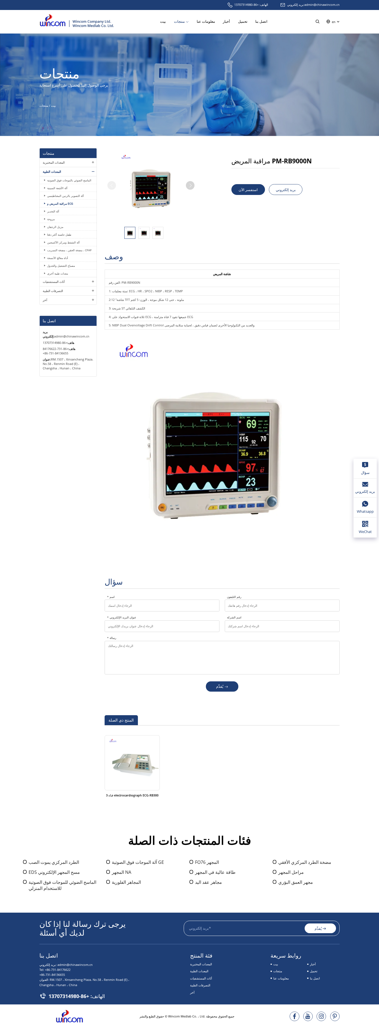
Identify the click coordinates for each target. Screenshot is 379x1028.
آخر (45, 300)
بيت (163, 21)
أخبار (226, 21)
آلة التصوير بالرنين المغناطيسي (65, 196)
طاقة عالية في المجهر (215, 872)
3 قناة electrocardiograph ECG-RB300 (132, 795)
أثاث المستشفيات (54, 282)
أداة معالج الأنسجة (57, 258)
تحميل (242, 21)
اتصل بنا (261, 21)
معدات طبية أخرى (57, 273)
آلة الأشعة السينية (57, 188)
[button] (190, 185)
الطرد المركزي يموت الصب (54, 862)
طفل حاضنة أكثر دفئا (59, 235)
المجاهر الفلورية (126, 882)
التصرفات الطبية (53, 291)
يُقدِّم (219, 686)
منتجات (179, 21)
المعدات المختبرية (54, 162)
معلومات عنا (206, 21)
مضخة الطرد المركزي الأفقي (304, 862)
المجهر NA (121, 872)
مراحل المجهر (291, 872)
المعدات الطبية (52, 171)
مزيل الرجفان (55, 227)
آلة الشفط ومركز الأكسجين (63, 242)
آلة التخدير (53, 211)
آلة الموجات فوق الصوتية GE (138, 862)
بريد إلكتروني (286, 189)
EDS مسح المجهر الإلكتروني (54, 872)
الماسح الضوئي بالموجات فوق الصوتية (69, 180)
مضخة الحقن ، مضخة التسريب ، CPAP (69, 250)
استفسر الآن (248, 189)
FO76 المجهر (207, 862)
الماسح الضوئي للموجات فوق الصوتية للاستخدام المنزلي (62, 885)
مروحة (51, 219)
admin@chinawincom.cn (322, 4)
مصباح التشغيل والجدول (61, 266)
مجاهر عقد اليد (208, 882)
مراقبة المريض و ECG (60, 203)
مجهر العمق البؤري (295, 882)
